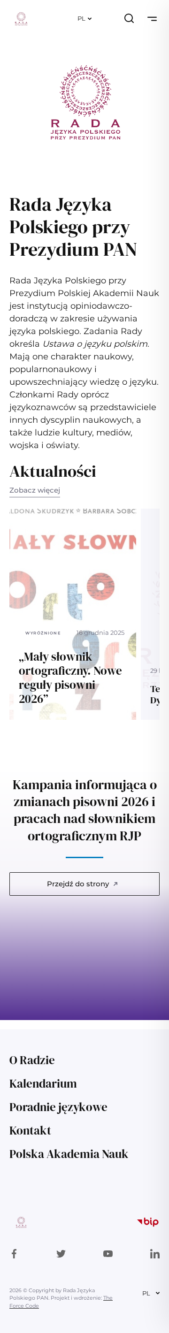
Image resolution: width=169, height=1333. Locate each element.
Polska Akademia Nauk (69, 1154)
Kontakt (30, 1130)
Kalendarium (43, 1083)
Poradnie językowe (58, 1107)
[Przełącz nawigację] (152, 19)
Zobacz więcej (34, 490)
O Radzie (32, 1060)
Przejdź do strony (78, 883)
